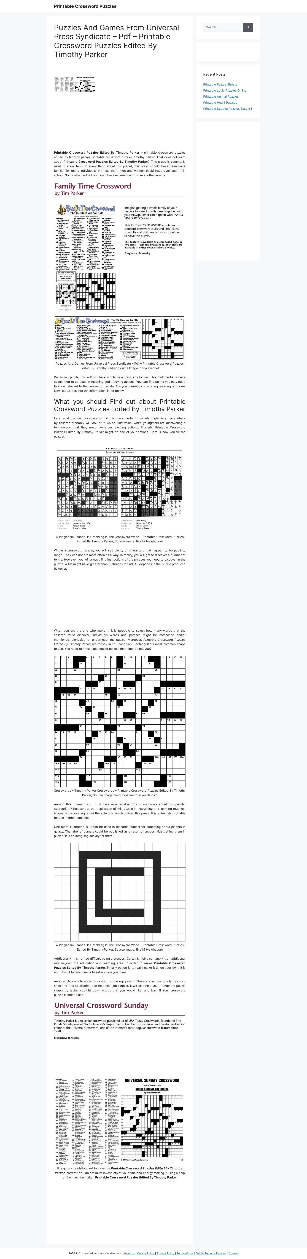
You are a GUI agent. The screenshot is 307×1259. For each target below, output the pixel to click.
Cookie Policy (145, 1253)
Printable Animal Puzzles (221, 96)
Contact (234, 1253)
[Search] (248, 27)
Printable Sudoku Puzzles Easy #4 (227, 108)
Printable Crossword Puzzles (85, 6)
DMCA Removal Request (211, 1253)
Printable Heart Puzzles (220, 102)
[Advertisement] (120, 122)
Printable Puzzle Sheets (220, 84)
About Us (129, 1253)
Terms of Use (185, 1253)
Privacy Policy (165, 1253)
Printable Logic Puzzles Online (224, 90)
